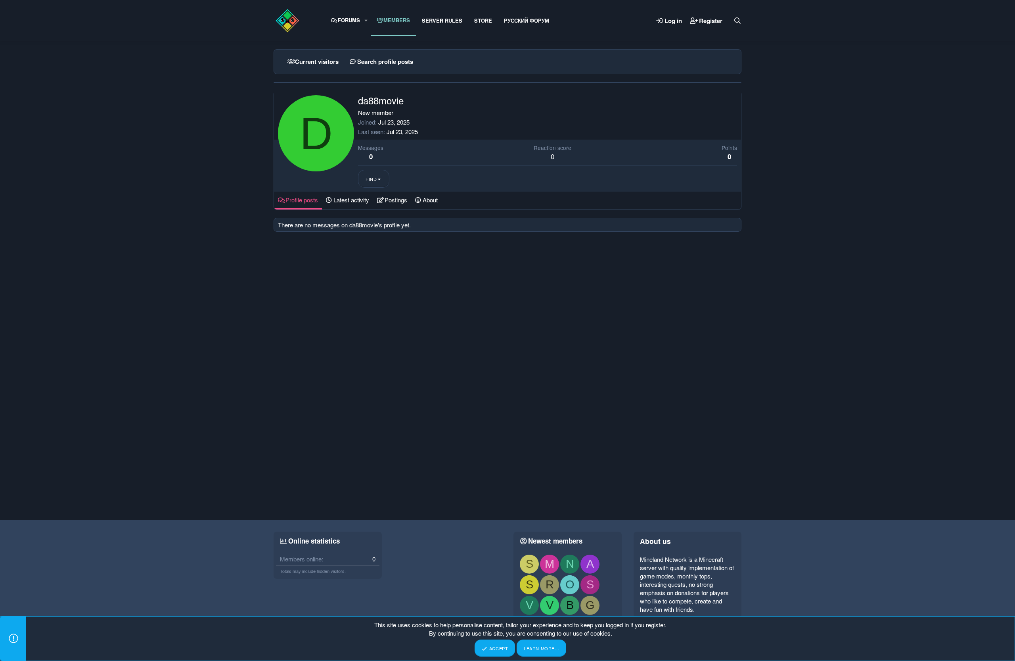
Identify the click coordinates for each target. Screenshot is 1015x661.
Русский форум (526, 20)
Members (396, 20)
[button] (366, 20)
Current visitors (317, 61)
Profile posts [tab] (301, 200)
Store (483, 20)
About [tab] (430, 200)
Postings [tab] (396, 200)
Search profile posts (385, 61)
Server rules (442, 20)
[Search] (737, 20)
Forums (349, 20)
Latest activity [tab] (351, 200)
